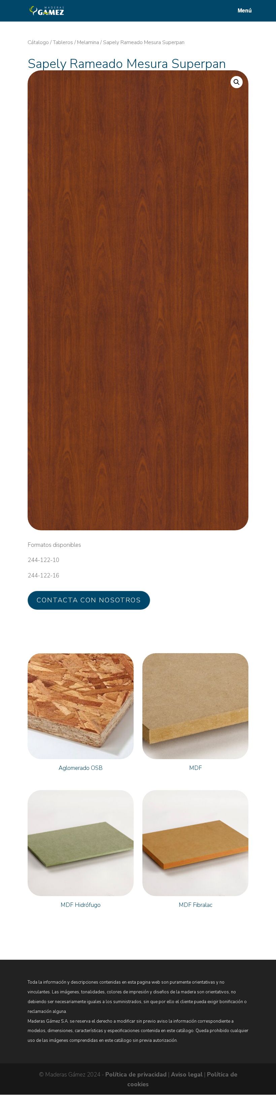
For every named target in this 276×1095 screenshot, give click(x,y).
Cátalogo (38, 42)
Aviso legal (187, 1075)
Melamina (88, 42)
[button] (237, 82)
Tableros (63, 42)
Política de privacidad (136, 1075)
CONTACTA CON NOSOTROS (89, 600)
